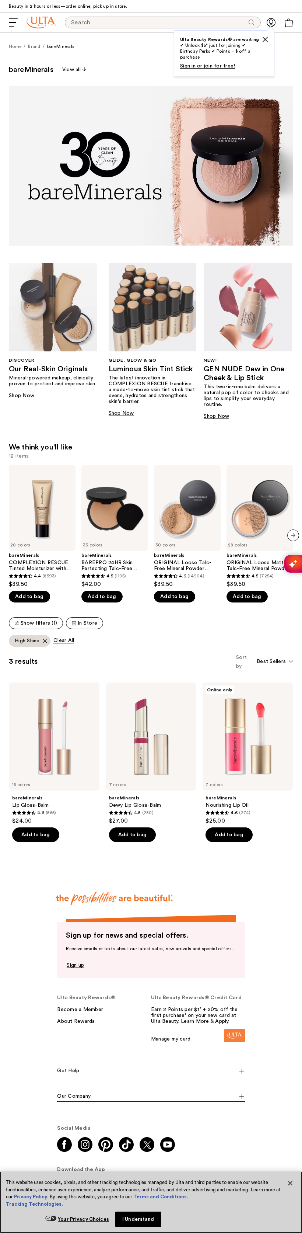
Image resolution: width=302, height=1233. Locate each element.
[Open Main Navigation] (13, 22)
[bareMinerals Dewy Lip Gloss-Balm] (151, 753)
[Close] (290, 1183)
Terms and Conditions (160, 1196)
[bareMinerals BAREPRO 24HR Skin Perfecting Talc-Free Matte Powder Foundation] (114, 526)
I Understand (138, 1219)
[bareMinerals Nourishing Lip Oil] (248, 753)
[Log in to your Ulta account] (271, 22)
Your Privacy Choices (83, 1219)
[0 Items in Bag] (288, 23)
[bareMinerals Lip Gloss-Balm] (54, 753)
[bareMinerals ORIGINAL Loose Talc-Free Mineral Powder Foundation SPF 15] (187, 526)
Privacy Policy (30, 1196)
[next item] (293, 535)
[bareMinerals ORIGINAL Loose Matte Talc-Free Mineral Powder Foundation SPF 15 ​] (259, 526)
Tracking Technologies (34, 1204)
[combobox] (275, 662)
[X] (265, 39)
